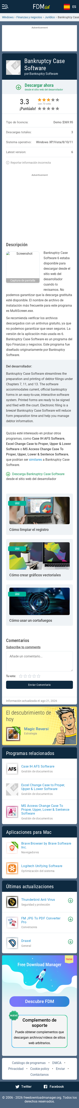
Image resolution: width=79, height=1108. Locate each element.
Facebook (57, 1087)
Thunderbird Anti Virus (38, 900)
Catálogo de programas (29, 1063)
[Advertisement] (39, 38)
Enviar (60, 1069)
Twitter (26, 1087)
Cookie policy (39, 1069)
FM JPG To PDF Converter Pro (40, 920)
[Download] (70, 900)
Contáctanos (39, 1075)
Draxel (26, 941)
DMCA (56, 1063)
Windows (8, 17)
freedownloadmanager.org (42, 1097)
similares (35, 460)
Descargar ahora (39, 85)
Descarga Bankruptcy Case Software (38, 474)
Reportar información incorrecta (31, 162)
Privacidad (15, 1069)
